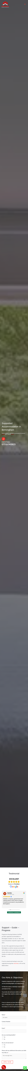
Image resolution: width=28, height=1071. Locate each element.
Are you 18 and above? (8, 1042)
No (4, 1039)
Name (4, 1014)
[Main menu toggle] (25, 4)
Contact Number (6, 1021)
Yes (4, 1037)
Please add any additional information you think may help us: (14, 1051)
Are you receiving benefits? (9, 1035)
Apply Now (7, 1062)
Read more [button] (6, 906)
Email (3, 1028)
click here (16, 963)
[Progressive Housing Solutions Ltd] (5, 4)
